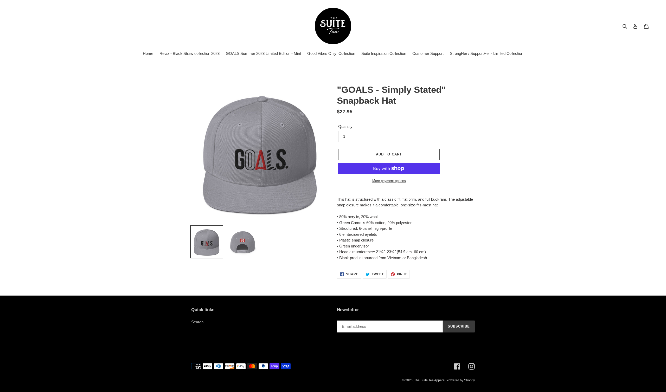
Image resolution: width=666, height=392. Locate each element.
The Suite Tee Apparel (429, 380)
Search (197, 322)
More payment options (389, 181)
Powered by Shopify (460, 380)
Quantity (345, 126)
